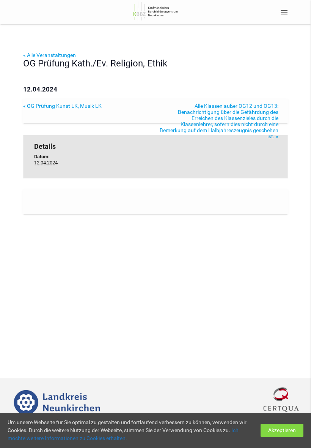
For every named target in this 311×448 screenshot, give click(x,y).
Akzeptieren (282, 430)
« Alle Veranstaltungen (49, 55)
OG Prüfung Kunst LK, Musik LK (62, 106)
